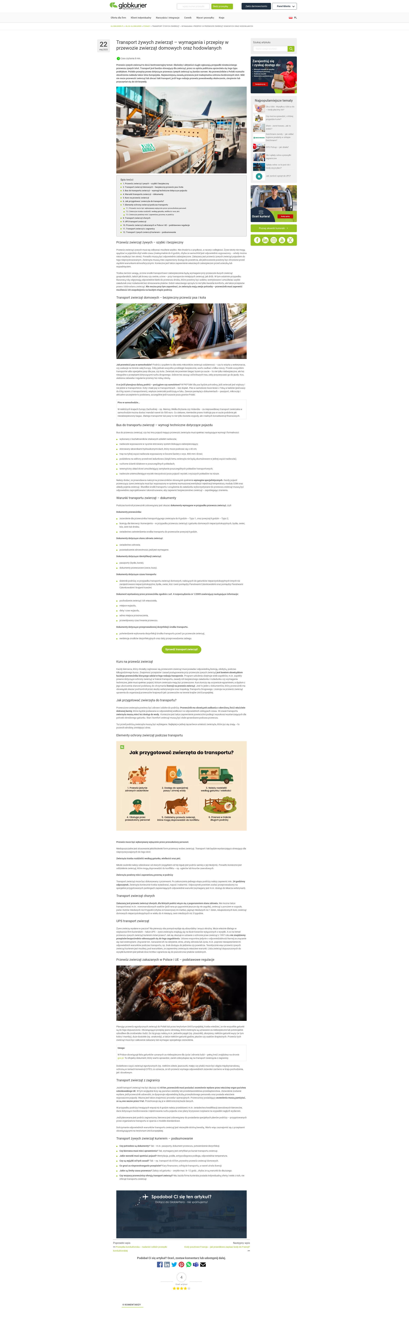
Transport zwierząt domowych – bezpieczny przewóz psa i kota (154, 187)
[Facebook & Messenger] (160, 1265)
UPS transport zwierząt (135, 221)
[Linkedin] (167, 1265)
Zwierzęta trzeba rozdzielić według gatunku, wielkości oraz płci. (154, 211)
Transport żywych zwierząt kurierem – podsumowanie (151, 232)
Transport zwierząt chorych (137, 218)
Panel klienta (283, 6)
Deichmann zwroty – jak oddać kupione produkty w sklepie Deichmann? (280, 137)
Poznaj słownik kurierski (272, 228)
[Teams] (196, 1265)
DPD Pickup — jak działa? (277, 147)
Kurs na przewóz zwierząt (137, 198)
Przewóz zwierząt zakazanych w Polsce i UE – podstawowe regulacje (158, 225)
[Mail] (203, 1265)
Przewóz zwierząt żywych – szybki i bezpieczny (147, 183)
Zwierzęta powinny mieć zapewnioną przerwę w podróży (151, 214)
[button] (293, 17)
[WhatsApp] (188, 1265)
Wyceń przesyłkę (205, 17)
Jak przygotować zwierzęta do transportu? (144, 201)
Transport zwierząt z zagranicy (140, 228)
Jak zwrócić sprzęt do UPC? (278, 176)
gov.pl (120, 1058)
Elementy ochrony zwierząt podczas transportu (146, 205)
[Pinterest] (181, 1265)
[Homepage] (128, 6)
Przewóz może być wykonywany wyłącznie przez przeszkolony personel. (157, 208)
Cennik (188, 17)
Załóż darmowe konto (256, 6)
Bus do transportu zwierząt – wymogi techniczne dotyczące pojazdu (156, 190)
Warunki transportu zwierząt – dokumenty (144, 194)
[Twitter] (174, 1265)
